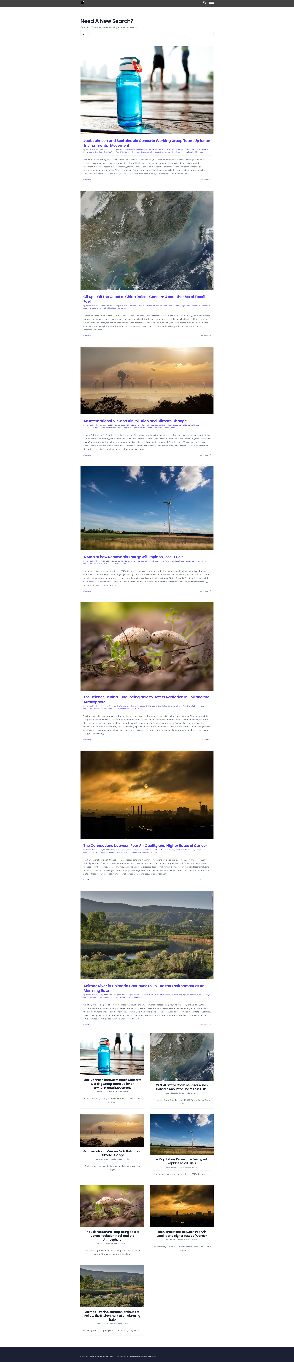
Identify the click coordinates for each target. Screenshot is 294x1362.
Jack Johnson (191, 150)
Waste (201, 152)
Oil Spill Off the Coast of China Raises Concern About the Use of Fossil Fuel (144, 299)
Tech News (168, 561)
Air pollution (99, 427)
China (125, 306)
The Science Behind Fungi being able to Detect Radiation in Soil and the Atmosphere (146, 699)
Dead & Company (134, 152)
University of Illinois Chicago (148, 852)
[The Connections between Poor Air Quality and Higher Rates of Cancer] (147, 795)
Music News (171, 152)
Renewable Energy (120, 563)
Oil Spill (107, 308)
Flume (178, 150)
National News (93, 152)
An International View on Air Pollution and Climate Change (135, 420)
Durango (207, 995)
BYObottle (123, 152)
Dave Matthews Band (132, 150)
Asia (124, 425)
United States (185, 425)
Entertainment (145, 150)
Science (136, 708)
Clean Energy (132, 306)
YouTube (111, 152)
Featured (164, 150)
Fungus (104, 708)
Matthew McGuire (92, 150)
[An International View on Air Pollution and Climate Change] (147, 380)
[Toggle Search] (204, 2)
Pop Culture (103, 152)
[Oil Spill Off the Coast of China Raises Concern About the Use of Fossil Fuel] (147, 240)
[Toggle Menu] (211, 2)
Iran (97, 308)
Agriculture (124, 706)
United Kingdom (173, 425)
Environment (156, 150)
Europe (152, 425)
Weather (177, 306)
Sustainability (193, 152)
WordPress (152, 1356)
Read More (87, 180)
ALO (122, 150)
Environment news (138, 427)
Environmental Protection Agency (105, 997)
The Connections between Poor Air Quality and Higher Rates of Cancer (145, 845)
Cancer (85, 852)
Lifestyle (200, 150)
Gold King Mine (126, 997)
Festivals (171, 150)
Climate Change (115, 427)
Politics (170, 306)
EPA (119, 997)
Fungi (99, 708)
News (178, 152)
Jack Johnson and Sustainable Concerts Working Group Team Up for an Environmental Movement (146, 143)
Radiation (128, 708)
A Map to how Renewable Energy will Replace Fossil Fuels (133, 556)
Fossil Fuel (91, 308)
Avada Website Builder (106, 1356)
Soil (140, 708)
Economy (141, 306)
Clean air (190, 706)
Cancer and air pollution (97, 852)
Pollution (184, 152)
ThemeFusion (120, 1356)
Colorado (135, 995)
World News (122, 308)
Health (183, 150)
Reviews (167, 995)
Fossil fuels (101, 563)
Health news (125, 852)
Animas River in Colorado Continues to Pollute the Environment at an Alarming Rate (144, 988)
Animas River (191, 995)
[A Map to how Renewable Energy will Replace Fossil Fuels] (147, 508)
